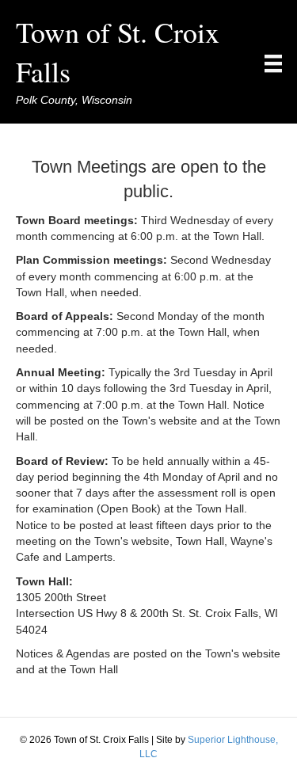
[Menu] (273, 63)
